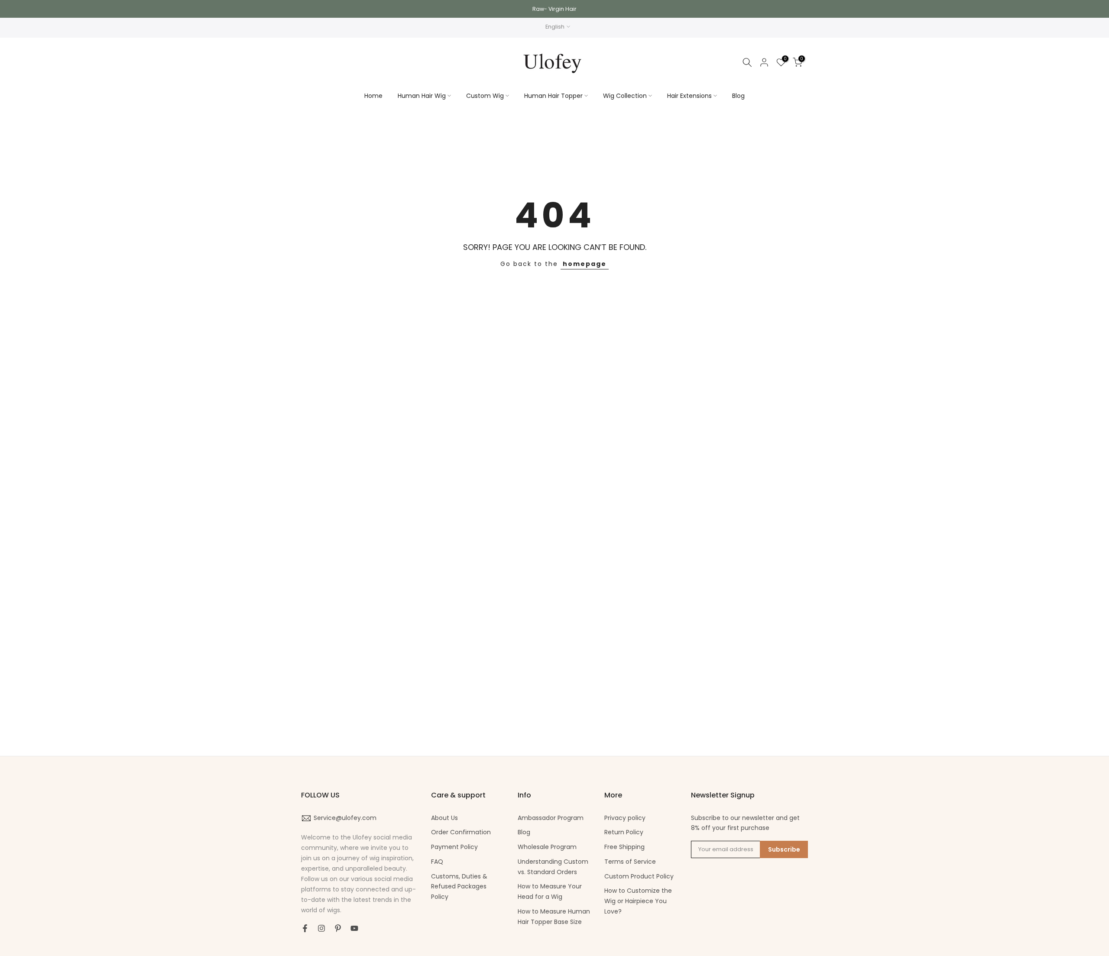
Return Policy (623, 832)
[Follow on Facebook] (305, 928)
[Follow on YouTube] (354, 928)
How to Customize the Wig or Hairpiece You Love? (638, 901)
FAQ (437, 861)
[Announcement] (554, 8)
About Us (444, 817)
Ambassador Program (551, 817)
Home (373, 95)
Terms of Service (630, 861)
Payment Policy (454, 847)
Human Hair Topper (553, 95)
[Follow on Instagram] (321, 928)
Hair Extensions (689, 95)
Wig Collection (625, 95)
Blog (738, 95)
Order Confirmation (461, 832)
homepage (584, 263)
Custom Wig (485, 95)
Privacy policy (624, 817)
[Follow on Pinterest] (338, 928)
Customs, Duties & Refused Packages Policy (459, 886)
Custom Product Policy (639, 876)
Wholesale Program (547, 847)
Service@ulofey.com (345, 817)
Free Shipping (624, 847)
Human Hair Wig (422, 95)
